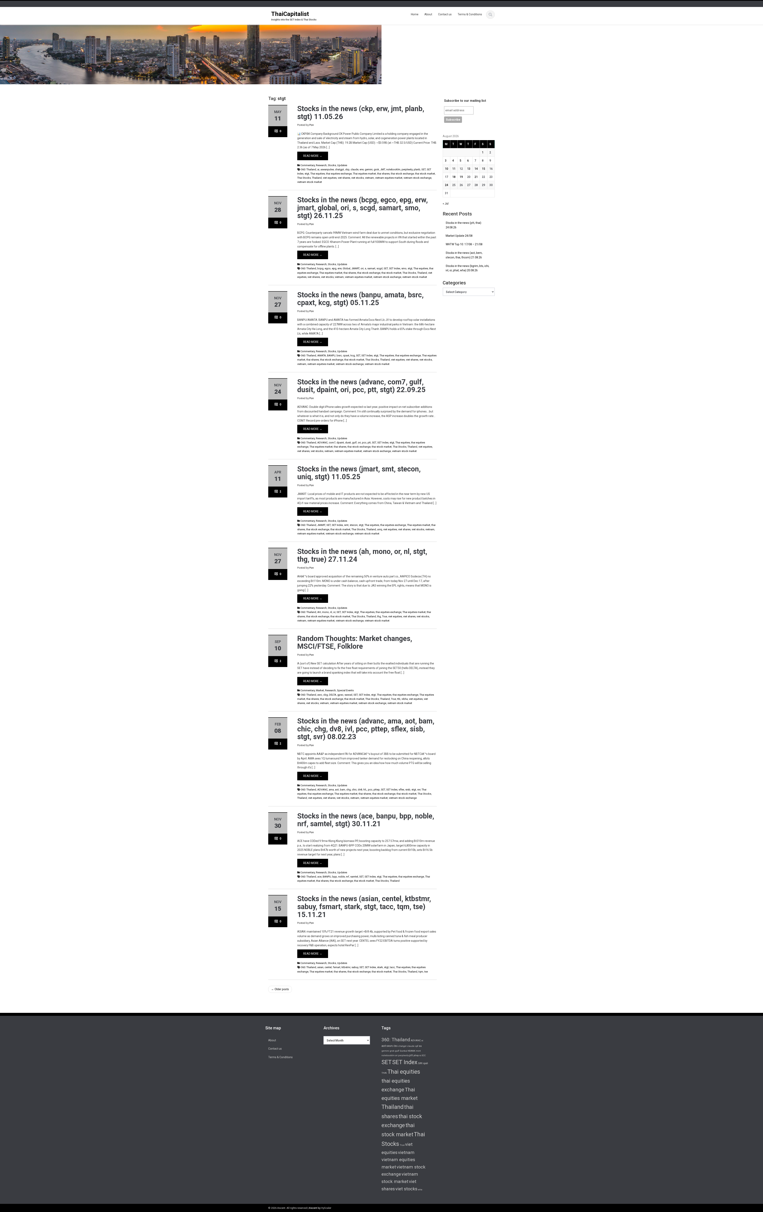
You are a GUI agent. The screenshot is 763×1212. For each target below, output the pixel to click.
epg (334, 268)
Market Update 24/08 (459, 235)
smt (346, 525)
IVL (365, 789)
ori (362, 268)
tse (426, 971)
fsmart (336, 967)
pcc (364, 442)
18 (453, 176)
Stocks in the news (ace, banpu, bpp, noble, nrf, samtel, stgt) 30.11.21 (365, 820)
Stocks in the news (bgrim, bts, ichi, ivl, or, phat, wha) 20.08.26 (467, 268)
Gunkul (403, 1050)
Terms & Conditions (470, 14)
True (384, 616)
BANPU (331, 355)
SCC (424, 1055)
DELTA (332, 694)
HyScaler (326, 1207)
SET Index (394, 268)
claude (354, 169)
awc (319, 694)
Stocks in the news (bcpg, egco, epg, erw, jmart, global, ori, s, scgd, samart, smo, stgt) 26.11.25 (362, 208)
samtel (354, 876)
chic (354, 789)
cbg (325, 694)
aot (337, 789)
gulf (354, 442)
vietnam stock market (309, 181)
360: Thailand (308, 169)
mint (418, 1051)
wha (420, 1189)
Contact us (445, 14)
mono (325, 612)
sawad (348, 694)
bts (396, 1046)
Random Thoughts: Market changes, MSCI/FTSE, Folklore (354, 642)
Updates (342, 165)
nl (331, 612)
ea (420, 1046)
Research (321, 165)
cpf (416, 1046)
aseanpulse (327, 169)
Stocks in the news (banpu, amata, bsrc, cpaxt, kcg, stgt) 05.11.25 (360, 299)
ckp (347, 169)
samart (371, 268)
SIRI (420, 1063)
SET (423, 169)
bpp (334, 876)
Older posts (280, 989)
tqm (420, 971)
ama (331, 789)
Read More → (312, 155)
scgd (379, 268)
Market (320, 690)
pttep (377, 789)
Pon (311, 124)
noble (341, 876)
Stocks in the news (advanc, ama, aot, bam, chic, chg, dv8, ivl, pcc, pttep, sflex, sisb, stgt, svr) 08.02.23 (365, 729)
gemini (369, 169)
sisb (407, 789)
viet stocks (357, 177)
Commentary (307, 165)
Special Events (345, 690)
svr (418, 789)
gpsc (340, 694)
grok (376, 169)
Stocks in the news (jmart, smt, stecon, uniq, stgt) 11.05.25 (359, 473)
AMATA (321, 355)
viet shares (344, 177)
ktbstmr (346, 967)
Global (346, 268)
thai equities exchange (339, 173)
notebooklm (393, 169)
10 (446, 168)
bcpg (320, 268)
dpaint (340, 442)
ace (319, 876)
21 (476, 176)
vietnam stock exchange (417, 177)
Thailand (317, 177)
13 (468, 168)
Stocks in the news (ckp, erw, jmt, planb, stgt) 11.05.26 (360, 113)
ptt (369, 442)
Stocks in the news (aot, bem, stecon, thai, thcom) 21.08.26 (464, 255)
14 (476, 168)
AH (319, 612)
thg (379, 616)
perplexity (407, 169)
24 (446, 185)
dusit (348, 442)
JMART (355, 268)
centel (328, 967)
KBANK (411, 1050)
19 (461, 176)
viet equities (330, 177)
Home (414, 14)
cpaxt (346, 355)
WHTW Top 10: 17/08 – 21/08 (464, 244)
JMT (382, 169)
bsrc (339, 355)
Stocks (332, 165)
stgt (307, 173)
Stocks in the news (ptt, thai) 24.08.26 (463, 225)
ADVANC (322, 442)
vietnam (369, 177)
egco (328, 268)
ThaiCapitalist (290, 13)
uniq (379, 529)
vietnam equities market (388, 177)
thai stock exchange (402, 173)
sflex (401, 789)
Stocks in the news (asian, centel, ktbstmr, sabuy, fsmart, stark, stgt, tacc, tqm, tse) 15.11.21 (364, 907)
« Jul (445, 203)
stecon (354, 525)
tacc (392, 967)
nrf (347, 876)
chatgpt (339, 169)
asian (320, 967)
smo (404, 268)
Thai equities (317, 173)
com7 (332, 442)
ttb (398, 698)
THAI (384, 1072)
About (428, 14)
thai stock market (425, 173)
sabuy (354, 967)
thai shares (383, 173)
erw (362, 169)
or (334, 612)
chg (348, 789)
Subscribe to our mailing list (465, 101)
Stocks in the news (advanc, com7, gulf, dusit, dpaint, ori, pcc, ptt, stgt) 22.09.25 (361, 386)
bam (342, 789)
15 (483, 168)
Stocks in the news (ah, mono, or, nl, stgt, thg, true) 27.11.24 (362, 555)
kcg (353, 355)
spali (425, 1063)
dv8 (360, 789)
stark (380, 967)
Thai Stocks (304, 177)
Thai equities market (364, 173)
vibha (405, 698)
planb (417, 169)
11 (453, 168)
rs (420, 1055)
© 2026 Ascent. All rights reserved (287, 1207)
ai (318, 169)
